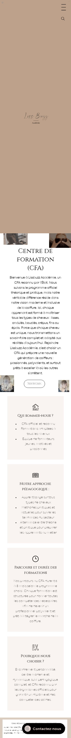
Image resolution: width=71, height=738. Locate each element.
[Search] (63, 19)
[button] (69, 1)
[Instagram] (3, 3)
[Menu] (63, 7)
